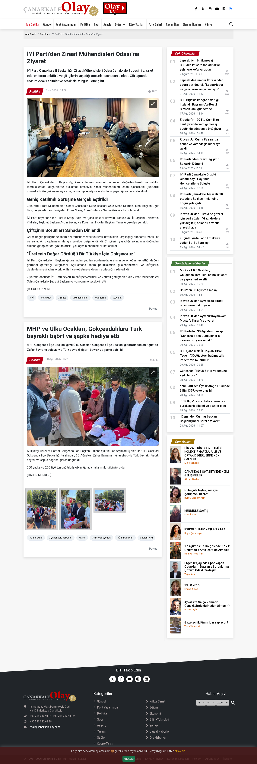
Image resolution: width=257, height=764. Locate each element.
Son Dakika (32, 24)
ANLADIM (129, 759)
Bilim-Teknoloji (159, 719)
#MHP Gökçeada (101, 537)
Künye (208, 24)
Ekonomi (155, 713)
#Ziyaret (117, 297)
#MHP (82, 537)
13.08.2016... (193, 586)
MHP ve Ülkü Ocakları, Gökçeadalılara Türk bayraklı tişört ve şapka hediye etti (203, 275)
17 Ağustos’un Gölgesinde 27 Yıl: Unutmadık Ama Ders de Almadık (207, 549)
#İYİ (31, 297)
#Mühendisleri (80, 297)
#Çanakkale (35, 537)
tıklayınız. (180, 751)
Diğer (118, 24)
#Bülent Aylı (146, 537)
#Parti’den (45, 297)
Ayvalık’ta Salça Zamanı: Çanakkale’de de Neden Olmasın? (207, 605)
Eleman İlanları (192, 24)
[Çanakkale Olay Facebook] (120, 679)
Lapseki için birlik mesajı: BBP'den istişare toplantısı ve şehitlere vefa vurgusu (200, 65)
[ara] (232, 703)
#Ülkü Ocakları (125, 537)
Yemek (154, 725)
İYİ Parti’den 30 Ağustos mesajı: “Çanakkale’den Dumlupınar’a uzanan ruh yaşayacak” (202, 336)
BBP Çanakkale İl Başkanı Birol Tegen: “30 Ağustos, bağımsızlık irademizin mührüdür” (202, 355)
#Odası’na (100, 297)
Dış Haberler (158, 737)
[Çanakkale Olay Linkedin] (145, 679)
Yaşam (101, 731)
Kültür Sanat (157, 701)
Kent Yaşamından (66, 24)
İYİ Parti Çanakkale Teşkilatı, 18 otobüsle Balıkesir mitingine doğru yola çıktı (201, 198)
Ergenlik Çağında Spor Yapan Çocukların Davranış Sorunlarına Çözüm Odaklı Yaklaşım (206, 568)
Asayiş (107, 24)
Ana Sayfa (30, 34)
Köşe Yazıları (136, 24)
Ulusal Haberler (160, 731)
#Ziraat (62, 297)
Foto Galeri (155, 24)
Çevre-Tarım (105, 743)
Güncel (47, 24)
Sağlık (101, 737)
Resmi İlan (172, 24)
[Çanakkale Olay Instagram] (137, 679)
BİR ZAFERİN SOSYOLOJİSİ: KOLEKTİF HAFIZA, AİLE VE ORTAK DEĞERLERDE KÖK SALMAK (203, 455)
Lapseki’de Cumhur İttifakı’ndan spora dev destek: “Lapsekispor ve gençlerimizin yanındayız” (201, 84)
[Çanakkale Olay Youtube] (128, 679)
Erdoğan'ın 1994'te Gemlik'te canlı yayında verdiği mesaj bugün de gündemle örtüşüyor (202, 124)
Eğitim (154, 707)
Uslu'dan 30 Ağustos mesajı (199, 290)
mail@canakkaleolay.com (45, 726)
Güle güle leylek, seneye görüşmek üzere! (200, 493)
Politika (85, 24)
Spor (97, 24)
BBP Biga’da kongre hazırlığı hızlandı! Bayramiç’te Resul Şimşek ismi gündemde (199, 104)
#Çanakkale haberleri (60, 537)
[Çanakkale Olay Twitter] (111, 679)
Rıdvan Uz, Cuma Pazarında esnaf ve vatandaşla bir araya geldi (200, 144)
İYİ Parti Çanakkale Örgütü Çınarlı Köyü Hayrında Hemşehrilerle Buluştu (198, 179)
